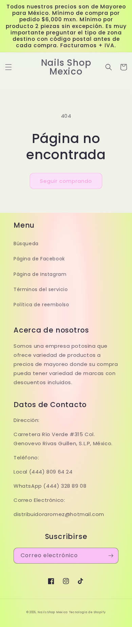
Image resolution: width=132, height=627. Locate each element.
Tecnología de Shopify (87, 612)
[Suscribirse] (110, 556)
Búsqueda (26, 243)
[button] (8, 67)
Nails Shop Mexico (53, 612)
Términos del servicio (41, 289)
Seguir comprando (66, 180)
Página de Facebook (39, 258)
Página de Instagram (40, 274)
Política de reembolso (41, 304)
